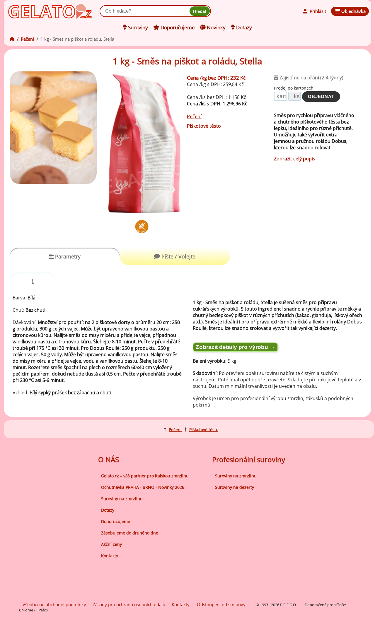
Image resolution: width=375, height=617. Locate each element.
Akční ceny (111, 544)
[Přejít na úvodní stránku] (34, 11)
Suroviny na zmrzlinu (122, 498)
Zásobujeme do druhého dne (129, 533)
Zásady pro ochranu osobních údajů (129, 604)
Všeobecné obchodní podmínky (54, 604)
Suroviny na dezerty (234, 487)
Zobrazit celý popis (294, 158)
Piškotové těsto (204, 126)
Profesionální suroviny (248, 459)
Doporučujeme (115, 521)
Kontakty (109, 555)
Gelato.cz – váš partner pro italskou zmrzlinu (145, 476)
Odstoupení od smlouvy (221, 604)
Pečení (27, 39)
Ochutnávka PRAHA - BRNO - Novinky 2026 (142, 487)
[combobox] (145, 11)
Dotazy (107, 510)
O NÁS (108, 459)
